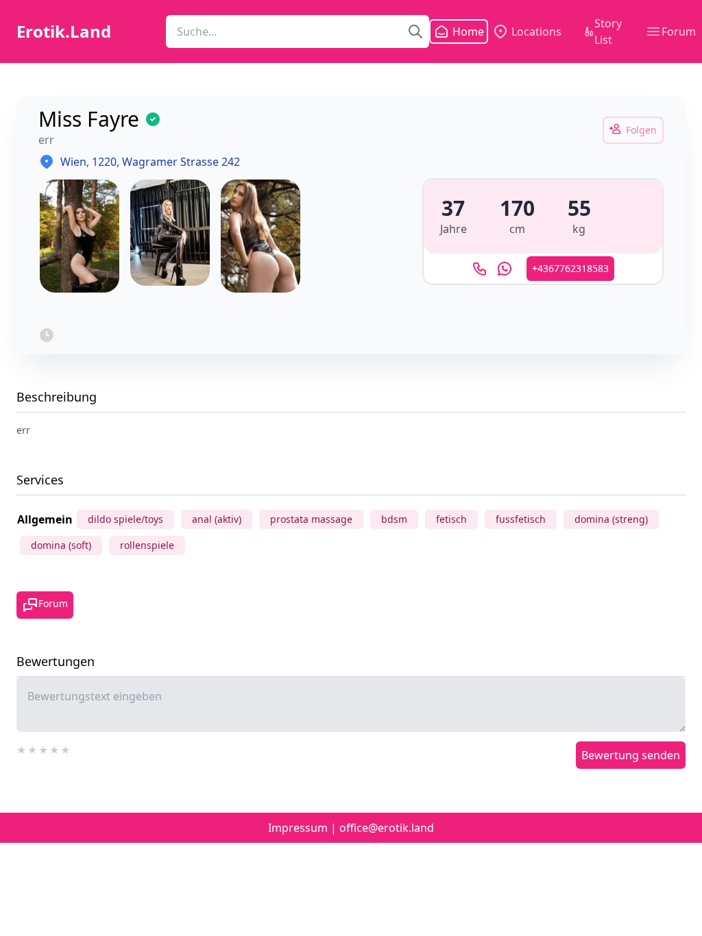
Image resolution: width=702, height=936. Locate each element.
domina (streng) (611, 519)
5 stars (65, 748)
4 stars (54, 748)
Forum (679, 31)
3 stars (43, 748)
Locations (536, 31)
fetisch (451, 519)
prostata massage (311, 519)
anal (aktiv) (216, 519)
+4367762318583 (570, 268)
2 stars (32, 748)
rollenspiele (147, 545)
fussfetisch (521, 519)
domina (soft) (61, 545)
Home (460, 31)
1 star (21, 748)
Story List (608, 31)
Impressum (298, 827)
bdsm (394, 519)
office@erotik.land (386, 827)
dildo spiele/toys (125, 519)
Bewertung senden (630, 755)
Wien (73, 161)
